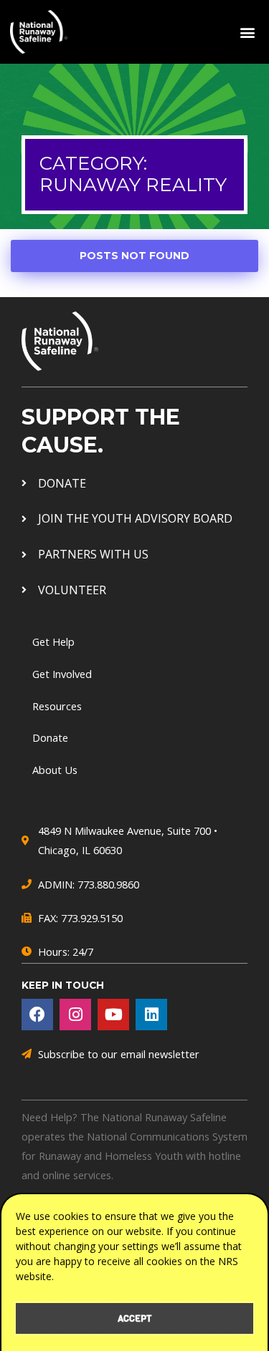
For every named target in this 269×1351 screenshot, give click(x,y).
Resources (57, 706)
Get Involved (62, 674)
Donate (50, 737)
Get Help (53, 641)
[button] (247, 32)
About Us (54, 769)
